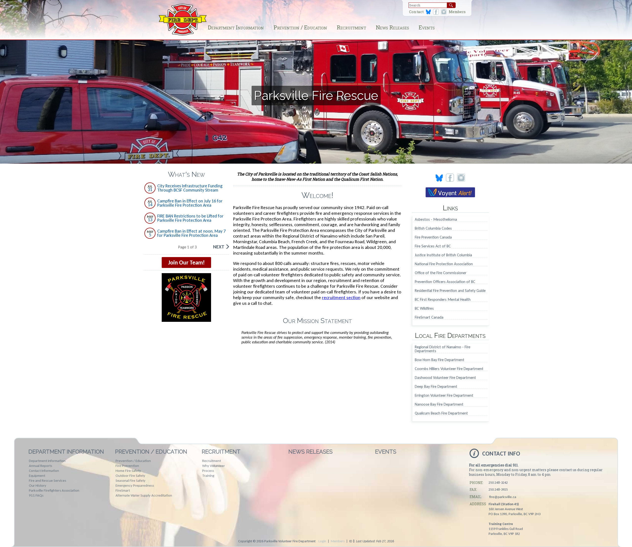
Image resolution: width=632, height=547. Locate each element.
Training (208, 475)
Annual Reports (40, 465)
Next (218, 247)
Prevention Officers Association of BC (445, 282)
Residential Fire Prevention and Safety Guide (450, 291)
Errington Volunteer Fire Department (444, 396)
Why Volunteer (213, 465)
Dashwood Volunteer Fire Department (445, 378)
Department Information (236, 27)
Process (208, 470)
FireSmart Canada (429, 317)
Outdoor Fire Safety (130, 475)
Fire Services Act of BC (433, 246)
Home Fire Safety (128, 470)
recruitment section (341, 297)
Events (427, 27)
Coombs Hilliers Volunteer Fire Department (449, 369)
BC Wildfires (424, 308)
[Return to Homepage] (182, 35)
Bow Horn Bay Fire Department (439, 360)
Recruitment (351, 27)
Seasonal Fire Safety (130, 480)
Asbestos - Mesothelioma (436, 220)
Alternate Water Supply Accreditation (144, 495)
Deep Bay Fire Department (436, 387)
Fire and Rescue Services (47, 480)
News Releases (392, 27)
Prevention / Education (300, 27)
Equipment (37, 475)
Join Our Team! (186, 262)
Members (457, 12)
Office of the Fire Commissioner (440, 273)
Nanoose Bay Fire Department (439, 404)
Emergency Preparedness (135, 485)
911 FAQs (36, 495)
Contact (416, 12)
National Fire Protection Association (444, 264)
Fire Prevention (127, 465)
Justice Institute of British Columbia (443, 255)
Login (322, 541)
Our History (37, 485)
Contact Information (44, 470)
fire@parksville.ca (502, 497)
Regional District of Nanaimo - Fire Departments (442, 349)
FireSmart (123, 490)
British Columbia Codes (433, 228)
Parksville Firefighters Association (54, 490)
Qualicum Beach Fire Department (441, 413)
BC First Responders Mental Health (443, 300)
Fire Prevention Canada (433, 237)
